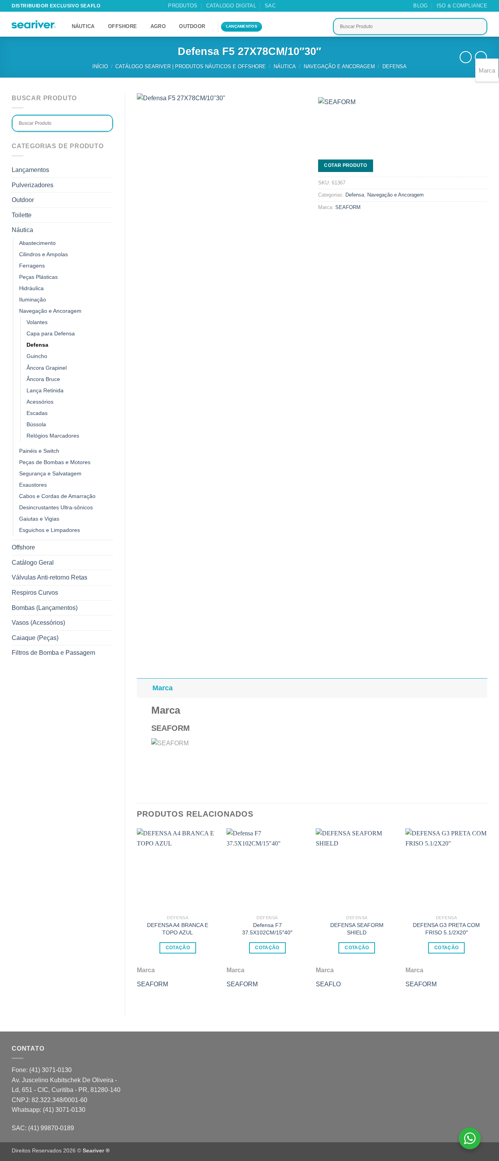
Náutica (83, 26)
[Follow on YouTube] (327, 6)
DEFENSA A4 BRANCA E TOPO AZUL (177, 929)
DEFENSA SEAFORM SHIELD (357, 929)
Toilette (22, 215)
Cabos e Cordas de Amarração (57, 496)
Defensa (394, 66)
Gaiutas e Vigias (39, 519)
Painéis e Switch (39, 451)
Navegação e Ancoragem (339, 66)
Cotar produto (345, 165)
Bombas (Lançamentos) (45, 607)
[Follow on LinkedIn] (319, 6)
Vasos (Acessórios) (38, 622)
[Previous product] (481, 57)
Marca (162, 688)
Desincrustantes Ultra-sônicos (56, 507)
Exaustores (33, 485)
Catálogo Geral (33, 562)
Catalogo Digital (231, 6)
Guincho (37, 356)
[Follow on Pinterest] (312, 6)
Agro (158, 26)
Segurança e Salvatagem (50, 473)
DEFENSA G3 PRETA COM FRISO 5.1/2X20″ (446, 929)
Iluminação (32, 299)
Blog (420, 6)
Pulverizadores (32, 185)
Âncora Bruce (43, 379)
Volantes (37, 322)
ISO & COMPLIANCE (462, 6)
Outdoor (192, 26)
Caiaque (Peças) (35, 638)
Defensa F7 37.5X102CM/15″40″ (267, 929)
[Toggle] (108, 185)
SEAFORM (348, 207)
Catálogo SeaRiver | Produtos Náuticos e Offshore (190, 66)
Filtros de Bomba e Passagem (53, 652)
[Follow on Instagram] (297, 6)
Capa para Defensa (51, 333)
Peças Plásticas (38, 277)
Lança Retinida (45, 390)
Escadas (37, 413)
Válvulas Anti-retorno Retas (49, 577)
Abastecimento (37, 243)
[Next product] (466, 57)
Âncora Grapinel (47, 368)
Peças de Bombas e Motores (54, 462)
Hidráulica (31, 288)
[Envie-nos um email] (305, 6)
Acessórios (40, 402)
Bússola (36, 424)
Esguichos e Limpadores (49, 530)
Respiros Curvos (35, 592)
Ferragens (32, 265)
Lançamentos (30, 170)
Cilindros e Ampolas (43, 254)
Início (100, 66)
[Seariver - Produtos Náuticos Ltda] (34, 24)
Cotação (178, 947)
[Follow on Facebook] (289, 6)
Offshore (122, 26)
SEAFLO (328, 984)
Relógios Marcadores (53, 435)
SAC (270, 6)
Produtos (182, 6)
